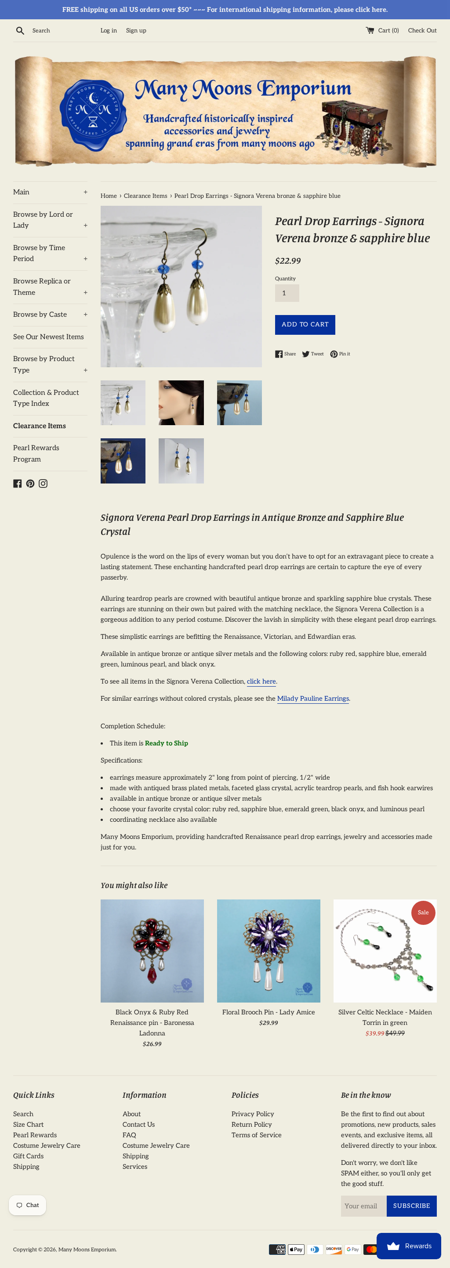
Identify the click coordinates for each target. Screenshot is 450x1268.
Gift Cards (28, 1156)
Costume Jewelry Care (46, 1146)
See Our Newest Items (48, 337)
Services (135, 1167)
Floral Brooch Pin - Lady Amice (268, 1012)
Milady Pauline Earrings (313, 698)
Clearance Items (39, 426)
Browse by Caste (50, 315)
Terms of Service (257, 1135)
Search (23, 1114)
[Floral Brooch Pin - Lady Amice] (268, 951)
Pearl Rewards (35, 1135)
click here (261, 681)
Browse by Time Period (50, 254)
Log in (109, 30)
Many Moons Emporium (87, 1250)
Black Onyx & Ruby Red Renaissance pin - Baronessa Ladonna (152, 1022)
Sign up (136, 30)
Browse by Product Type (50, 365)
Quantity (285, 279)
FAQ (129, 1135)
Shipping (26, 1167)
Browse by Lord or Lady (50, 220)
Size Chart (28, 1124)
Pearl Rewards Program (36, 454)
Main (50, 192)
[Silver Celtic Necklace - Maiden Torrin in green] (385, 951)
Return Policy (252, 1124)
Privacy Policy (253, 1114)
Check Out (422, 30)
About (132, 1114)
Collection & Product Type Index (46, 398)
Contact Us (139, 1124)
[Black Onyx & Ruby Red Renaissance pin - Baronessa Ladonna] (152, 951)
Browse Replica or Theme (50, 287)
